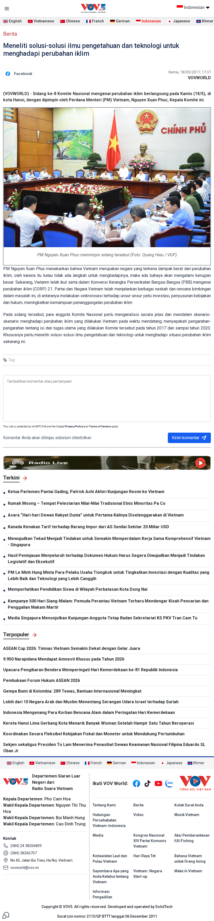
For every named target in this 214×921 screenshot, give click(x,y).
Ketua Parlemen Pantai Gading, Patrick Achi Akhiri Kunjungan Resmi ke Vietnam (86, 491)
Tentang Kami (104, 805)
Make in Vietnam (188, 871)
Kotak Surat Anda (189, 805)
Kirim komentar (185, 437)
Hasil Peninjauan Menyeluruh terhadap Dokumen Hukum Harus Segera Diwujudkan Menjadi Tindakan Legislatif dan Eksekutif (106, 558)
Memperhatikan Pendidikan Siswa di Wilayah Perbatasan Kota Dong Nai (77, 589)
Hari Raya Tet (144, 856)
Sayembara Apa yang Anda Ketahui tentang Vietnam (111, 876)
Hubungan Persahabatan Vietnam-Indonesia (109, 820)
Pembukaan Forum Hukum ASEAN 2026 (41, 680)
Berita (10, 34)
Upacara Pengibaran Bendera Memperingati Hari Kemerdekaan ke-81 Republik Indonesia (90, 669)
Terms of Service (100, 426)
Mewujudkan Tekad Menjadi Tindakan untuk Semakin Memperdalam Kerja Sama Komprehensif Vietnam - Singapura (109, 541)
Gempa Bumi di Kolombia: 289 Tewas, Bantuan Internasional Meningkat (72, 691)
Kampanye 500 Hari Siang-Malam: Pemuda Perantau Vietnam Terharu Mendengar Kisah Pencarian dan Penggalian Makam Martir (108, 604)
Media (98, 835)
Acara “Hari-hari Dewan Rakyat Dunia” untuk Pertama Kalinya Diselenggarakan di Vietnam (96, 515)
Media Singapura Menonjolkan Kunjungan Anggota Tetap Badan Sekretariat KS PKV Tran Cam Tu (102, 617)
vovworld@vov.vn (24, 868)
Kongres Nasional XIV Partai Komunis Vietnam (149, 840)
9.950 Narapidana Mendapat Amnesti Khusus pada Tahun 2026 (63, 659)
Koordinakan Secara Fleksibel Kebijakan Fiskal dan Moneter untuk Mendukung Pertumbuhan (94, 733)
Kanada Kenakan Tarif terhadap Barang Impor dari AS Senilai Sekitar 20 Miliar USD (88, 526)
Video (138, 815)
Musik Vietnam (186, 815)
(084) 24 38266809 (26, 846)
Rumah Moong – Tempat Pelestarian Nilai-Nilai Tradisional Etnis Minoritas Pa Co (86, 503)
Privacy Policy (74, 426)
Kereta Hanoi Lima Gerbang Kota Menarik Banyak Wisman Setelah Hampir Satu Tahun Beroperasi (98, 723)
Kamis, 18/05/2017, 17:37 (190, 72)
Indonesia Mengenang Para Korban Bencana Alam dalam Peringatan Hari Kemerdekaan (89, 712)
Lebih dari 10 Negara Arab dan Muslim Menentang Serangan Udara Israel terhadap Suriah (91, 701)
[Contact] (5, 914)
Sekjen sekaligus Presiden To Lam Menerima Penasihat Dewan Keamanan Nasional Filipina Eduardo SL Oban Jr (104, 747)
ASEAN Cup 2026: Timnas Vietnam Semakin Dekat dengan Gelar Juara (71, 648)
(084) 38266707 (23, 853)
